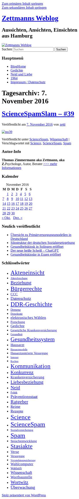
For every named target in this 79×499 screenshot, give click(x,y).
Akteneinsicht (28, 272)
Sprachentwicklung (24, 441)
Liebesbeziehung (27, 382)
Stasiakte (21, 446)
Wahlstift (16, 468)
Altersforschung (19, 278)
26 (26, 208)
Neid (15, 387)
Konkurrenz (22, 372)
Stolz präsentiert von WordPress (24, 495)
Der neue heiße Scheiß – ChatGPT (35, 250)
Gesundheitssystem (33, 339)
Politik (14, 392)
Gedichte (17, 70)
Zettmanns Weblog (30, 18)
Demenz (16, 309)
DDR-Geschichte (31, 304)
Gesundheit (16, 334)
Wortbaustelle (21, 477)
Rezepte (17, 411)
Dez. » (17, 218)
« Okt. (6, 218)
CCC (14, 294)
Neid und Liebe (21, 74)
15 (8, 203)
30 (13, 213)
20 (30, 203)
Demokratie (17, 313)
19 (26, 203)
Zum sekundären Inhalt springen (24, 7)
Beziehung (21, 282)
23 (13, 208)
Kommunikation (30, 366)
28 (4, 213)
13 (30, 199)
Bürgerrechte (26, 288)
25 (21, 208)
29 (8, 213)
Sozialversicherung (22, 430)
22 (8, 208)
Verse (15, 452)
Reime (15, 407)
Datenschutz (21, 298)
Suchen (7, 49)
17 (17, 203)
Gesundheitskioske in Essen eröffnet (36, 254)
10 (17, 199)
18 (21, 203)
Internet (14, 357)
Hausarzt (17, 345)
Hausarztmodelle (19, 349)
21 (4, 208)
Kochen (14, 361)
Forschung (18, 322)
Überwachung (23, 487)
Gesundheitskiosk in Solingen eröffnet (37, 246)
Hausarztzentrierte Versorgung (29, 353)
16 (13, 203)
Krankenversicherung (27, 377)
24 (17, 208)
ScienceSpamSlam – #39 (38, 114)
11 (21, 199)
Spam (67, 143)
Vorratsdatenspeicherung (23, 460)
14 (4, 203)
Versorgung (18, 456)
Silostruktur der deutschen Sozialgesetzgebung (43, 242)
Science (35, 143)
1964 (14, 78)
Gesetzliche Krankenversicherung (34, 330)
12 (26, 199)
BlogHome (18, 66)
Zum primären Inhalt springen (22, 3)
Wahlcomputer (22, 464)
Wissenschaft (59, 139)
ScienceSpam (38, 139)
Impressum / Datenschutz (28, 82)
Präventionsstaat (24, 396)
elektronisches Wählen (28, 318)
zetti (62, 124)
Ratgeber (19, 401)
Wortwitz (19, 482)
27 (30, 208)
